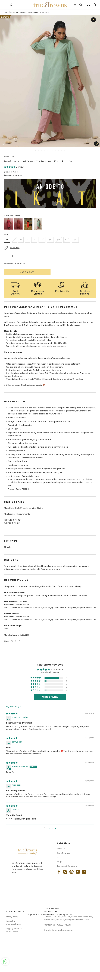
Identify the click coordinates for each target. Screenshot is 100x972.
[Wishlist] (88, 4)
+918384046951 (64, 925)
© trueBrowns (52, 908)
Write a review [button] (50, 696)
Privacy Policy (12, 916)
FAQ (59, 857)
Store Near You (63, 853)
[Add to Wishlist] (96, 143)
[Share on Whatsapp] (12, 641)
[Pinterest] (71, 872)
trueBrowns (10, 157)
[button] (10, 167)
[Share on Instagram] (15, 641)
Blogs (59, 861)
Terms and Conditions (67, 866)
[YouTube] (78, 872)
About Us (61, 848)
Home (6, 12)
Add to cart (27, 272)
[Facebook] (19, 641)
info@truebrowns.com (52, 595)
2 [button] (49, 828)
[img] (11, 713)
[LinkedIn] (84, 872)
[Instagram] (65, 872)
